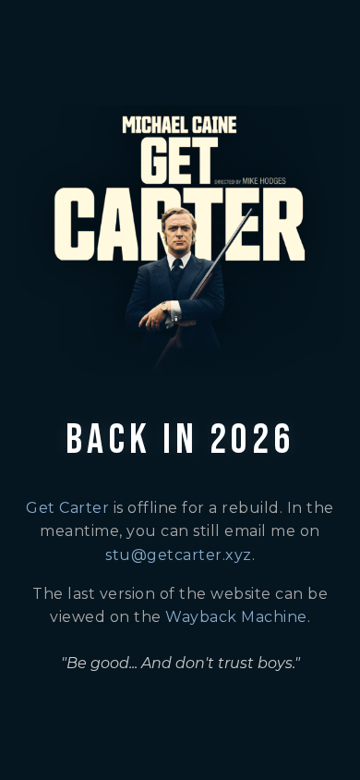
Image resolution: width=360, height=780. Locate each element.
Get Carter (67, 508)
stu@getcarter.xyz (178, 555)
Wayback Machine (236, 617)
